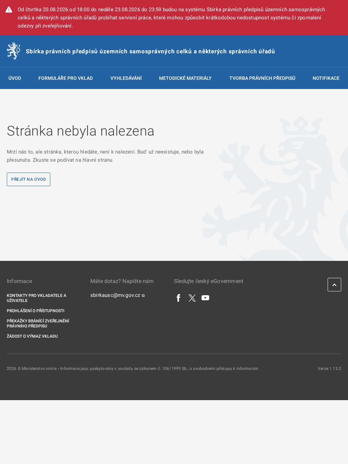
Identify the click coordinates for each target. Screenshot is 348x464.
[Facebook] (179, 298)
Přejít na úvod (28, 179)
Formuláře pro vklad (65, 78)
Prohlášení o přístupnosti (35, 310)
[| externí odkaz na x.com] (192, 298)
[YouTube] (205, 298)
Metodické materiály (185, 78)
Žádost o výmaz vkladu (32, 336)
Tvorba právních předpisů (262, 78)
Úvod (14, 78)
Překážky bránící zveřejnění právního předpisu (38, 323)
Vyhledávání (126, 78)
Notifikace (326, 78)
